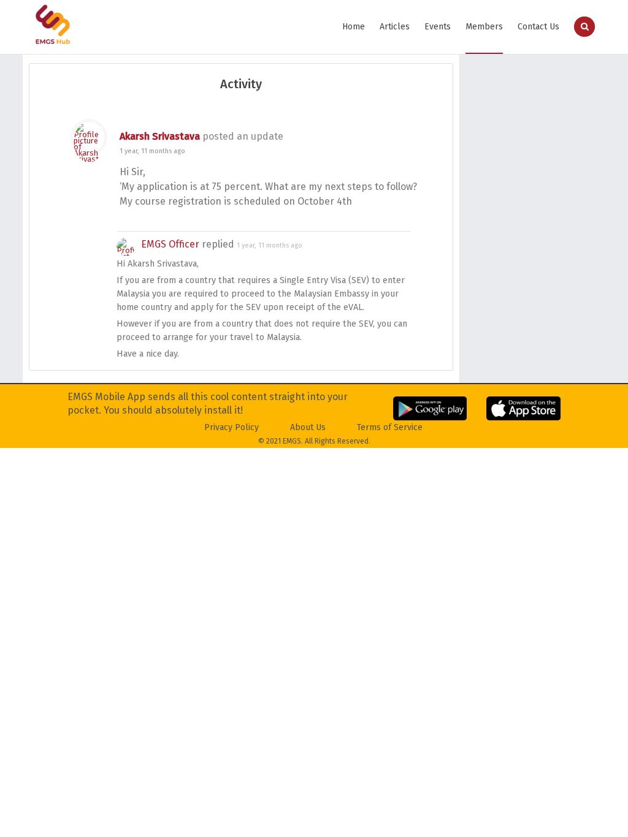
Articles (395, 26)
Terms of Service (390, 427)
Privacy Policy (231, 427)
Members (484, 26)
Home (353, 26)
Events (437, 26)
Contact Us (538, 26)
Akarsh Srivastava (160, 136)
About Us (308, 427)
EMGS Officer (170, 244)
